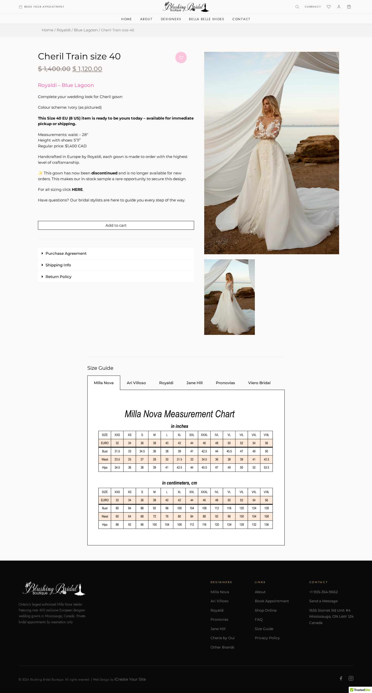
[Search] (297, 6)
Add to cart (116, 225)
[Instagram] (351, 679)
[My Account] (338, 6)
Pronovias (219, 619)
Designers (171, 19)
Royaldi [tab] (166, 382)
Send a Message (323, 601)
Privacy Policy (267, 638)
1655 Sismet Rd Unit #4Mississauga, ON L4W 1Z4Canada (331, 616)
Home (126, 19)
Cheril (105, 96)
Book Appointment (272, 601)
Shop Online (266, 610)
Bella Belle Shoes (206, 19)
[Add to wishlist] (181, 57)
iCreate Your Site (130, 679)
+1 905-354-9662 (323, 592)
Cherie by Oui (223, 638)
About (146, 19)
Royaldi (64, 30)
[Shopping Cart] (349, 6)
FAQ (259, 619)
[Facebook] (340, 679)
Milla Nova (220, 592)
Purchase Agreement (66, 253)
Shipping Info (58, 265)
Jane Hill (218, 629)
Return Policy (58, 276)
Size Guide (264, 629)
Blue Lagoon (86, 30)
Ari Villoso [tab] (136, 382)
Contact (241, 19)
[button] (116, 253)
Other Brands (222, 647)
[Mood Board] (328, 6)
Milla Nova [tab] (104, 382)
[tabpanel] (186, 467)
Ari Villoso (220, 601)
